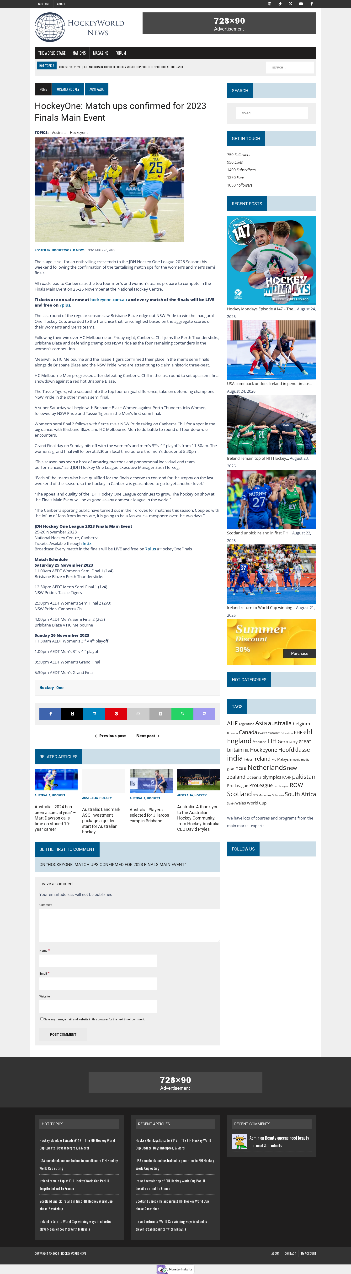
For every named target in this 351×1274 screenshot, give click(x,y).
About (61, 4)
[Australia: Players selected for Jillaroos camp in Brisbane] (151, 789)
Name (43, 950)
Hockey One (52, 687)
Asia (261, 723)
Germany (288, 741)
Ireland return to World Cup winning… (261, 607)
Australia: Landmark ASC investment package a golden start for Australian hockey (101, 820)
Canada (248, 732)
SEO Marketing (262, 795)
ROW (296, 785)
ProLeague (261, 785)
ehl (307, 731)
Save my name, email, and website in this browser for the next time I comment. (94, 1019)
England (239, 740)
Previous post (112, 735)
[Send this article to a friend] (138, 714)
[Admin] (239, 1145)
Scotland (239, 793)
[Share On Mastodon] (204, 714)
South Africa (300, 794)
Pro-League (237, 785)
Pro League (281, 786)
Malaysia (284, 759)
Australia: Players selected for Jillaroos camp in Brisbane (149, 815)
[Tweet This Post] (72, 714)
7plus (64, 305)
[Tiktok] (280, 3)
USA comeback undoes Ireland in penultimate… (269, 383)
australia (59, 132)
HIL (246, 750)
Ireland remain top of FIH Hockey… (258, 458)
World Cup (256, 803)
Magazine (100, 53)
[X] (290, 3)
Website (44, 996)
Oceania (253, 777)
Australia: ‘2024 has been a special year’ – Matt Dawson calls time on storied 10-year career (55, 818)
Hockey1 (58, 795)
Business (232, 733)
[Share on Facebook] (50, 714)
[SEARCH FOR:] (290, 67)
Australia (42, 795)
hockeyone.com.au (108, 299)
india (235, 758)
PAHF (286, 777)
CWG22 (262, 733)
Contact (44, 4)
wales (240, 803)
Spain (230, 803)
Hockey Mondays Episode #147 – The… (262, 309)
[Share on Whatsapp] (182, 714)
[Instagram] (269, 3)
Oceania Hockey (68, 89)
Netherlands (267, 767)
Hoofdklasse (294, 749)
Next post (145, 735)
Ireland (262, 758)
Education (287, 733)
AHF (232, 723)
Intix (87, 543)
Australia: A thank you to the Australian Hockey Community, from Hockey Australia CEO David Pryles (198, 818)
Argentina (246, 724)
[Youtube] (301, 3)
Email (43, 973)
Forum (121, 53)
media (296, 759)
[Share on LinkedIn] (94, 714)
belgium (301, 724)
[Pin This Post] (116, 714)
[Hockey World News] (79, 27)
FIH (272, 740)
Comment (45, 905)
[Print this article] (160, 714)
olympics (271, 777)
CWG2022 (274, 733)
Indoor (248, 759)
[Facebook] (311, 3)
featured (259, 742)
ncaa (241, 768)
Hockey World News (68, 250)
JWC (273, 759)
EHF (298, 732)
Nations (79, 53)
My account (308, 1253)
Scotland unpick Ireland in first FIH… (259, 533)
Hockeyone (79, 132)
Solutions (278, 795)
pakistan (303, 776)
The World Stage (51, 53)
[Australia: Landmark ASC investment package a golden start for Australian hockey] (103, 789)
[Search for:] (272, 113)
